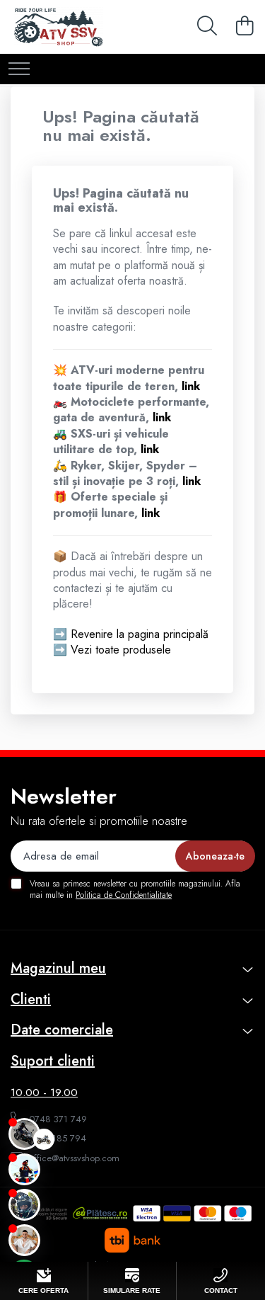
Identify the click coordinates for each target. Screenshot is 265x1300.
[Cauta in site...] (205, 27)
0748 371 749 (56, 1119)
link (191, 386)
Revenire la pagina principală (139, 634)
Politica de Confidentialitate (124, 895)
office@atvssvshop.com (72, 1158)
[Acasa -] (83, 27)
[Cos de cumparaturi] (242, 27)
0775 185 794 (56, 1138)
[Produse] (19, 70)
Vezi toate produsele (121, 650)
